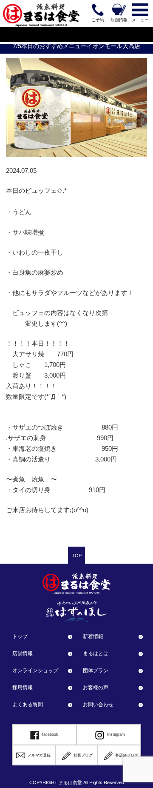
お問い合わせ (98, 704)
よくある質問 (27, 704)
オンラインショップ (35, 669)
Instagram (116, 734)
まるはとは (95, 652)
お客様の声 (95, 687)
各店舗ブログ (126, 755)
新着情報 (93, 635)
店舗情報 (22, 652)
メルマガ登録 (39, 755)
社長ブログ (83, 755)
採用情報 (22, 687)
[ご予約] (97, 9)
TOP (77, 555)
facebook (50, 734)
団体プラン (95, 669)
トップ (20, 635)
